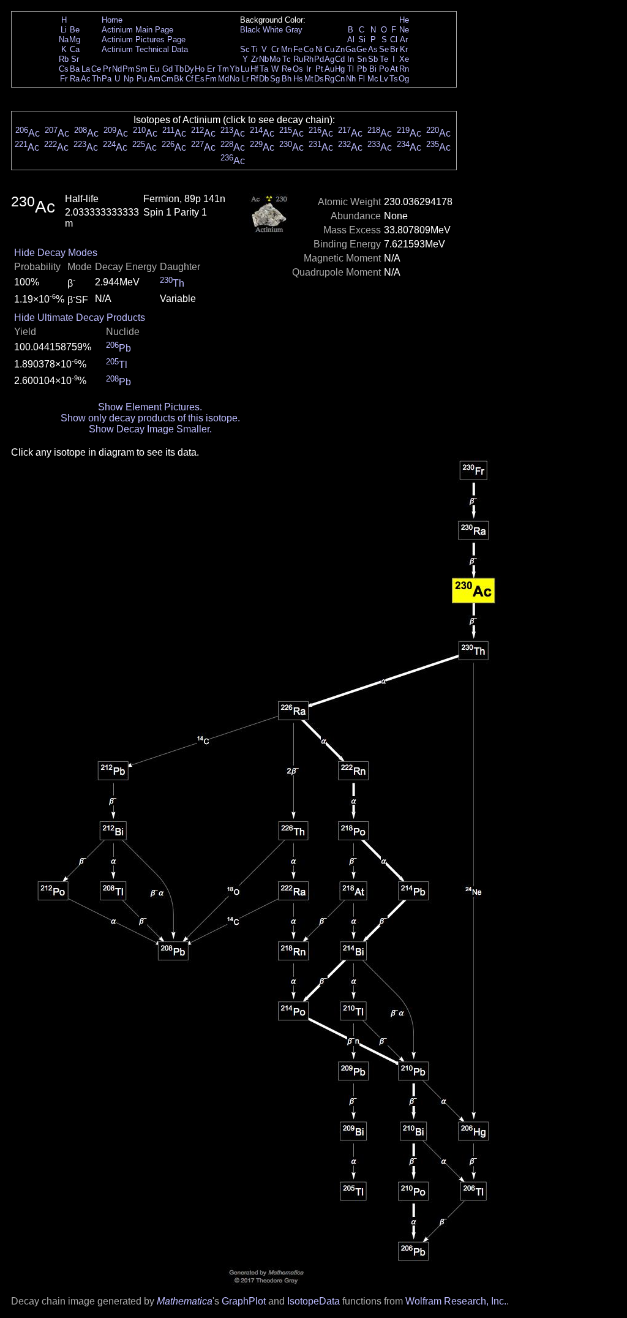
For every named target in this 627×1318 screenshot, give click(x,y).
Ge (361, 49)
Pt (319, 68)
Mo (274, 59)
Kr (404, 49)
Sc (245, 49)
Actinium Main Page (137, 29)
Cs (64, 68)
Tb (179, 68)
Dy (189, 68)
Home (112, 19)
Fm (211, 78)
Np (128, 78)
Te (384, 59)
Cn (340, 78)
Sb (373, 59)
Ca (75, 49)
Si (362, 39)
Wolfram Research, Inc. (455, 1301)
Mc (372, 78)
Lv (384, 78)
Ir (308, 68)
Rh (309, 59)
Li (64, 29)
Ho (200, 68)
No (234, 78)
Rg (329, 78)
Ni (319, 49)
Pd (319, 59)
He (404, 19)
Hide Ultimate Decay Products (79, 317)
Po (384, 68)
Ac (86, 78)
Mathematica (184, 1301)
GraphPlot (244, 1301)
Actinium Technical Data (145, 49)
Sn (362, 59)
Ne (404, 29)
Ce (96, 68)
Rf (254, 78)
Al (351, 39)
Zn (340, 49)
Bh (286, 78)
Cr (275, 49)
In (350, 59)
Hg (340, 68)
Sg (275, 78)
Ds (319, 78)
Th (96, 78)
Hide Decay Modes (55, 252)
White (273, 29)
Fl (361, 78)
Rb (64, 59)
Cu (329, 49)
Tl (350, 68)
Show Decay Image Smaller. (150, 429)
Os (298, 68)
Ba (75, 68)
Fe (297, 49)
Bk (179, 78)
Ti (254, 49)
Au (329, 68)
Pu (141, 78)
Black (250, 29)
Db (264, 78)
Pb (362, 68)
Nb (264, 59)
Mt (309, 78)
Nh (351, 78)
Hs (298, 78)
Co (309, 49)
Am (154, 78)
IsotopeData (313, 1301)
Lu (245, 68)
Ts (393, 78)
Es (200, 78)
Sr (75, 59)
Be (75, 29)
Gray (293, 29)
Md (223, 78)
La (85, 68)
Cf (189, 78)
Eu (154, 68)
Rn (404, 68)
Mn (286, 49)
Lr (245, 78)
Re (286, 68)
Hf (254, 68)
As (373, 49)
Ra (75, 78)
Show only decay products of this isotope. (150, 418)
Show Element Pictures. (150, 407)
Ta (264, 68)
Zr (254, 59)
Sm (141, 68)
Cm (167, 78)
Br (394, 49)
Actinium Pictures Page (144, 39)
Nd (117, 68)
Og (404, 78)
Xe (404, 59)
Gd (167, 68)
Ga (350, 49)
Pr (107, 68)
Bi (373, 68)
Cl (393, 39)
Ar (404, 39)
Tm (223, 68)
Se (384, 49)
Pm (128, 68)
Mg (74, 39)
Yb (234, 68)
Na (64, 39)
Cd (340, 59)
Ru (298, 59)
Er (211, 68)
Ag (329, 59)
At (394, 68)
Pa (106, 78)
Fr (63, 78)
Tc (286, 59)
